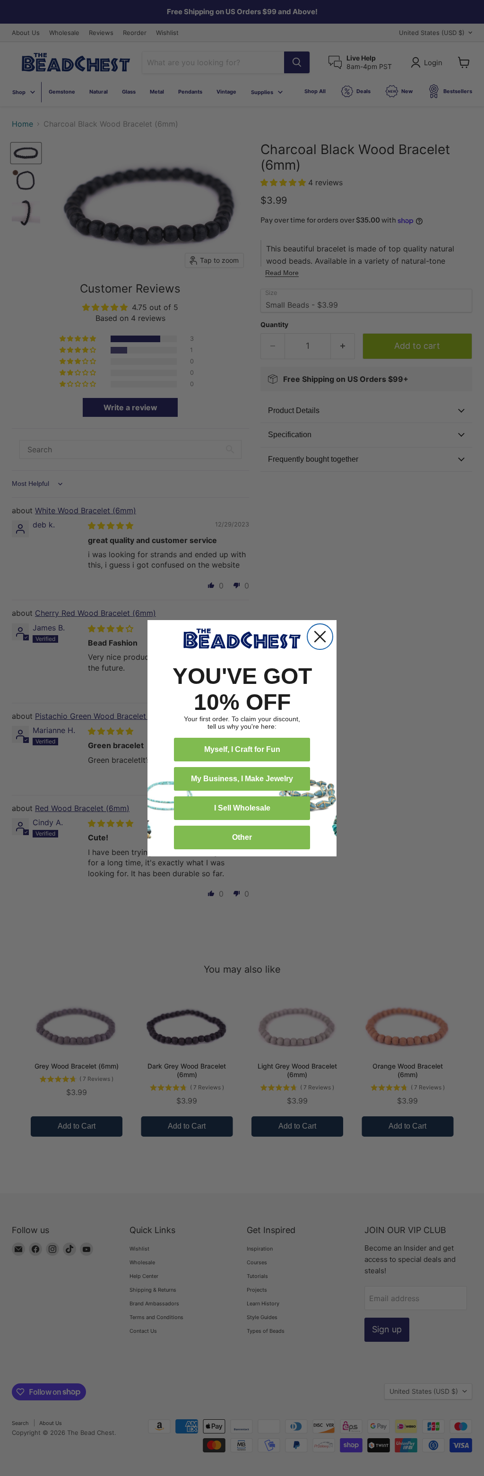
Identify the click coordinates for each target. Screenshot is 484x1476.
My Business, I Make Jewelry (242, 779)
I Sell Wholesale (242, 808)
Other (242, 837)
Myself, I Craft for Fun (242, 749)
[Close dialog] (320, 636)
